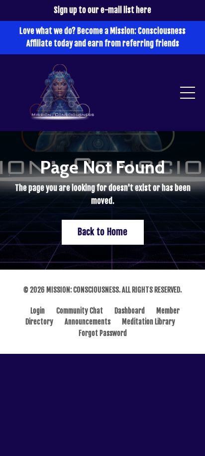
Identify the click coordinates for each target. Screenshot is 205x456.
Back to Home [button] (103, 231)
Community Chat (79, 310)
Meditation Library (148, 321)
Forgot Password (103, 333)
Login (37, 310)
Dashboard (129, 310)
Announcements (87, 321)
